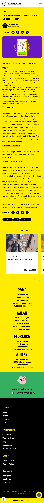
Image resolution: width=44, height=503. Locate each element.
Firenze (5, 419)
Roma (4, 412)
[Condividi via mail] (13, 32)
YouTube (6, 483)
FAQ (4, 441)
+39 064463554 (22, 300)
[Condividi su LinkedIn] (22, 32)
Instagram (6, 475)
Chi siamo (6, 434)
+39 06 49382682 (25, 392)
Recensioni (7, 445)
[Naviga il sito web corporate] (11, 3)
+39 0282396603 (22, 323)
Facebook (6, 479)
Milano (5, 415)
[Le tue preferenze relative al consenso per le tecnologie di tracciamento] (4, 499)
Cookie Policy (8, 464)
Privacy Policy (8, 460)
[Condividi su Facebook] (17, 32)
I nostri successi (9, 449)
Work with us (8, 438)
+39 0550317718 (22, 347)
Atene (4, 423)
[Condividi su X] (27, 32)
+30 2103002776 (22, 365)
